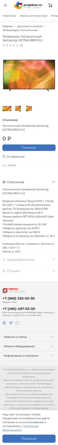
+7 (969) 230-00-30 (18, 298)
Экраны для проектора (33, 15)
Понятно (29, 439)
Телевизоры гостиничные (20, 30)
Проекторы (9, 15)
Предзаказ (29, 147)
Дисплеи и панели (29, 26)
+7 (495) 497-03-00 (18, 309)
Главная (7, 26)
